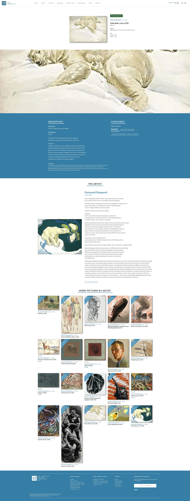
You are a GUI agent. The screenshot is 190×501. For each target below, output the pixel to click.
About (43, 3)
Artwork (60, 3)
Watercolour (118, 126)
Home (36, 3)
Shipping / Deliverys (100, 481)
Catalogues (81, 3)
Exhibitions (70, 3)
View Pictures (75, 487)
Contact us (74, 489)
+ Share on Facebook (126, 129)
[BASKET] (185, 3)
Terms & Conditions (100, 482)
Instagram (119, 481)
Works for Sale (98, 479)
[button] (182, 3)
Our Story (73, 481)
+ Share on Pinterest (118, 134)
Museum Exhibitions (77, 484)
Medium (113, 126)
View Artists (74, 486)
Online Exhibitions (77, 482)
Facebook (118, 486)
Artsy (117, 479)
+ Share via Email (132, 134)
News (90, 3)
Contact (98, 3)
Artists (51, 3)
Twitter (118, 484)
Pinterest (118, 482)
